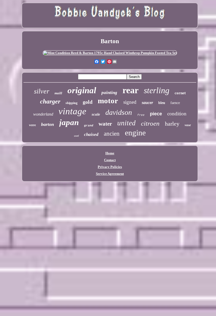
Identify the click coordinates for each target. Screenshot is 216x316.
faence (175, 103)
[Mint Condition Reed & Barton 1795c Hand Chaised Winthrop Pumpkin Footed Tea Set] (110, 53)
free (141, 115)
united (126, 123)
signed (129, 102)
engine (135, 132)
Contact (110, 160)
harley (172, 123)
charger (50, 101)
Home (109, 153)
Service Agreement (110, 174)
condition (176, 113)
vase (188, 125)
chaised (91, 134)
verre (32, 125)
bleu (161, 103)
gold (87, 102)
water (105, 124)
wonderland (43, 114)
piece (156, 113)
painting (109, 92)
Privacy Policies (110, 167)
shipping (71, 103)
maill (58, 93)
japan (69, 122)
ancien (112, 133)
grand (88, 125)
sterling (156, 90)
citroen (150, 123)
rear (130, 90)
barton (47, 124)
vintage (72, 111)
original (81, 90)
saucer (147, 102)
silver (41, 91)
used (76, 135)
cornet (180, 93)
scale (96, 114)
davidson (118, 112)
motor (108, 100)
